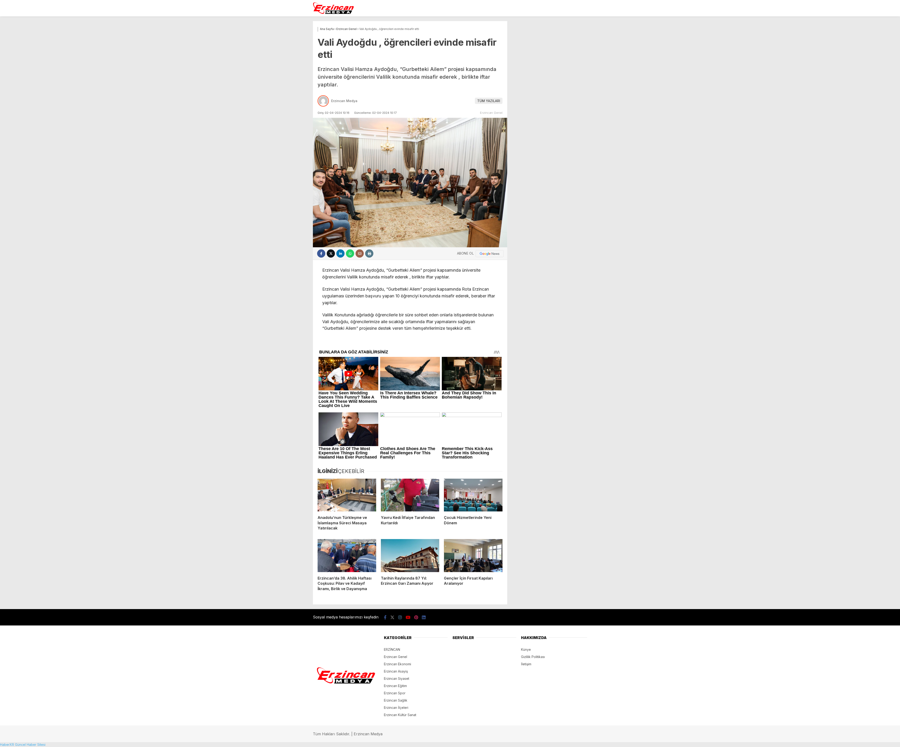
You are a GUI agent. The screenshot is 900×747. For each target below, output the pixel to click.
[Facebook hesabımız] (385, 617)
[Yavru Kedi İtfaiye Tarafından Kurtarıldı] (410, 495)
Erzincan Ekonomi (397, 664)
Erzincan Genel (491, 113)
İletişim (526, 664)
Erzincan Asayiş (396, 671)
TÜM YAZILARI (488, 101)
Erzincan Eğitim (395, 686)
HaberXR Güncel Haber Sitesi (22, 745)
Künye (526, 649)
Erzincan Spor (394, 693)
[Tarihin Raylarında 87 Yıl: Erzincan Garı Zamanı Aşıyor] (410, 555)
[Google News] (490, 253)
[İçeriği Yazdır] (369, 253)
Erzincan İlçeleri (396, 708)
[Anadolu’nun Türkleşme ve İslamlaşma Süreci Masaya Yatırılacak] (347, 495)
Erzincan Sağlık (395, 700)
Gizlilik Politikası (533, 657)
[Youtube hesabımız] (408, 617)
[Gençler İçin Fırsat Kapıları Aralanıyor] (473, 555)
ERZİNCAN (392, 649)
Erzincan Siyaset (396, 678)
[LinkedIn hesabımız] (424, 617)
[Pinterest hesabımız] (416, 617)
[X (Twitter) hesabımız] (392, 617)
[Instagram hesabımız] (400, 617)
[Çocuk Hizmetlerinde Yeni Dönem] (473, 495)
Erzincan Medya (344, 101)
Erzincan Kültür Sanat (400, 715)
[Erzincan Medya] (333, 13)
